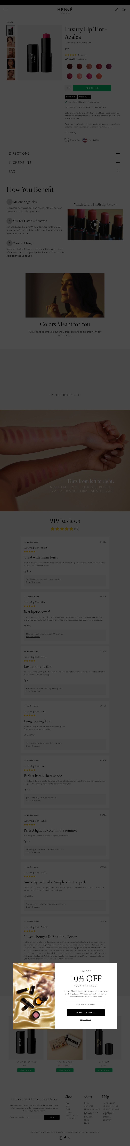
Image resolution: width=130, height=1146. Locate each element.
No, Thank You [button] (85, 1020)
